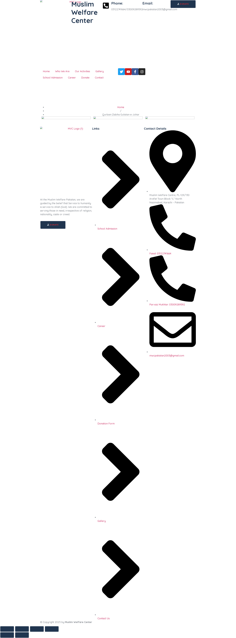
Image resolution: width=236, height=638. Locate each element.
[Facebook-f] (135, 71)
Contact (99, 77)
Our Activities (82, 71)
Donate (85, 77)
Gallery (99, 71)
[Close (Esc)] (52, 629)
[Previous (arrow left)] (7, 635)
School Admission (53, 77)
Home (46, 71)
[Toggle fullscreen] (22, 629)
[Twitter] (121, 71)
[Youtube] (128, 71)
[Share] (37, 629)
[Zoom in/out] (7, 629)
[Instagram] (141, 71)
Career (72, 77)
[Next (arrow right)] (22, 635)
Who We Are (62, 71)
